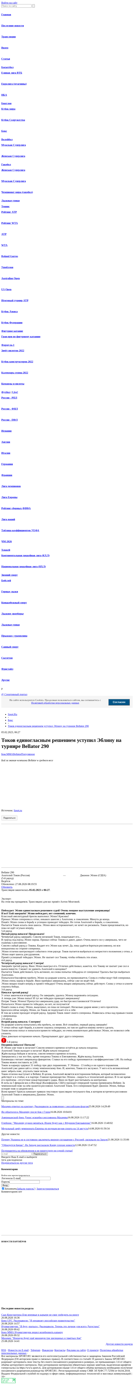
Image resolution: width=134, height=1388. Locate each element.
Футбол (5, 392)
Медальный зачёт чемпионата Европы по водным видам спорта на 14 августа (44, 1128)
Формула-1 (7, 345)
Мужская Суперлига (13, 145)
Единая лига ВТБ (11, 72)
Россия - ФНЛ (9, 408)
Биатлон (6, 103)
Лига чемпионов (11, 486)
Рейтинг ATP (9, 212)
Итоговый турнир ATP (14, 300)
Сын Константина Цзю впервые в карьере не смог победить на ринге (40, 1314)
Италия (5, 453)
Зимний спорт (9, 575)
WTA (4, 245)
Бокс (4, 131)
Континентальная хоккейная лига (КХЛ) (25, 555)
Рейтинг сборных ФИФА (16, 508)
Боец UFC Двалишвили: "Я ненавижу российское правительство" (38, 1320)
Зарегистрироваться (48, 1188)
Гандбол (6, 164)
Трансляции (8, 36)
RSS (3, 1350)
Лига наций (8, 519)
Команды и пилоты (12, 383)
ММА (10, 754)
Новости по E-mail (18, 1350)
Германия (7, 464)
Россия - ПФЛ (9, 419)
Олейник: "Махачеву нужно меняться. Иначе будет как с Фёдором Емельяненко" (46, 1123)
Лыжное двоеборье (12, 613)
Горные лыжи (9, 591)
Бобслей (6, 580)
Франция (6, 475)
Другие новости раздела (119, 1344)
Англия (5, 442)
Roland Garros (9, 256)
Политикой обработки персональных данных (55, 703)
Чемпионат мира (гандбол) (17, 192)
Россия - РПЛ (9, 397)
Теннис (5, 206)
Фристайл (7, 669)
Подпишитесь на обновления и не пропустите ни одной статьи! (37, 1150)
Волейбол (7, 139)
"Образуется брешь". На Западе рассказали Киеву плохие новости (38, 1145)
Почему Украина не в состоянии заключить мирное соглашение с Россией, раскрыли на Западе (54, 1139)
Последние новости (12, 25)
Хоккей (5, 550)
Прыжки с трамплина (14, 635)
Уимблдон (7, 267)
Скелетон (7, 658)
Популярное (28, 754)
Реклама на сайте (76, 1350)
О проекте (93, 1350)
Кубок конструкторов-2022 (17, 361)
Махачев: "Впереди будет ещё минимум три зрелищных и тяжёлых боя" (41, 1338)
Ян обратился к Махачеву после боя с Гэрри (25, 1112)
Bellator (17, 754)
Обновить (6, 887)
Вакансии (47, 1350)
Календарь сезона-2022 (14, 372)
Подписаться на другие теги (17, 1162)
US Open (6, 289)
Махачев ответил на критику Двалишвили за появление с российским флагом (45, 1106)
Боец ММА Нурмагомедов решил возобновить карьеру (32, 1332)
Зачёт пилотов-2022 (12, 350)
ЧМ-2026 (6, 541)
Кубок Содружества (13, 120)
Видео (4, 47)
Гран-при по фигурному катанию (20, 336)
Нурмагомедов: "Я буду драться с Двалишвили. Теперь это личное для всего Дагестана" (50, 1326)
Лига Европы (9, 497)
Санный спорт (9, 646)
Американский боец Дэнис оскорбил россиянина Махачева (34, 1117)
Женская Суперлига (13, 156)
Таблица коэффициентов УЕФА (20, 530)
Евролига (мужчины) (14, 83)
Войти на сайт (9, 2)
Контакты (59, 1350)
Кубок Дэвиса (9, 311)
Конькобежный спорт (14, 602)
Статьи (5, 58)
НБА (4, 95)
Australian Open (10, 278)
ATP (4, 234)
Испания (6, 430)
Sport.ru (18, 810)
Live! (15, 392)
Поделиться (9, 818)
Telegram (35, 1350)
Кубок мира (8, 108)
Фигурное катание (12, 331)
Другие (5, 680)
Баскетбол (7, 67)
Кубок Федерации (11, 322)
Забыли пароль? (26, 1188)
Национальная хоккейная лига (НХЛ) (23, 566)
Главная (6, 14)
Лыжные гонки (10, 200)
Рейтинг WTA (9, 223)
